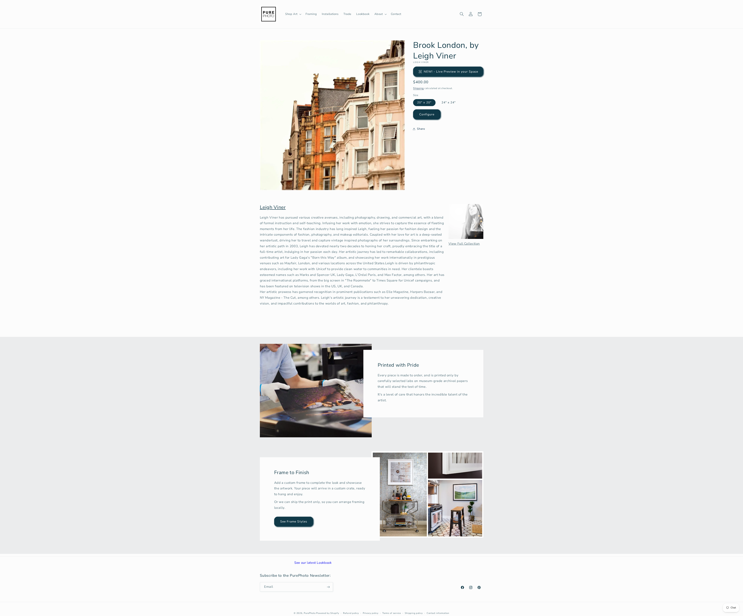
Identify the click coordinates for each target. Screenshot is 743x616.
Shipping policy (414, 613)
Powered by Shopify (327, 613)
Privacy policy (370, 613)
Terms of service (391, 613)
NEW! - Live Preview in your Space (451, 71)
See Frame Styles (293, 521)
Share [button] (421, 129)
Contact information (438, 613)
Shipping (418, 88)
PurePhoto (310, 613)
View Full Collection (464, 243)
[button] (293, 14)
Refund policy (351, 613)
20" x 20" (424, 102)
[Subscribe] (328, 587)
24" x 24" (449, 102)
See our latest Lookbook (313, 562)
